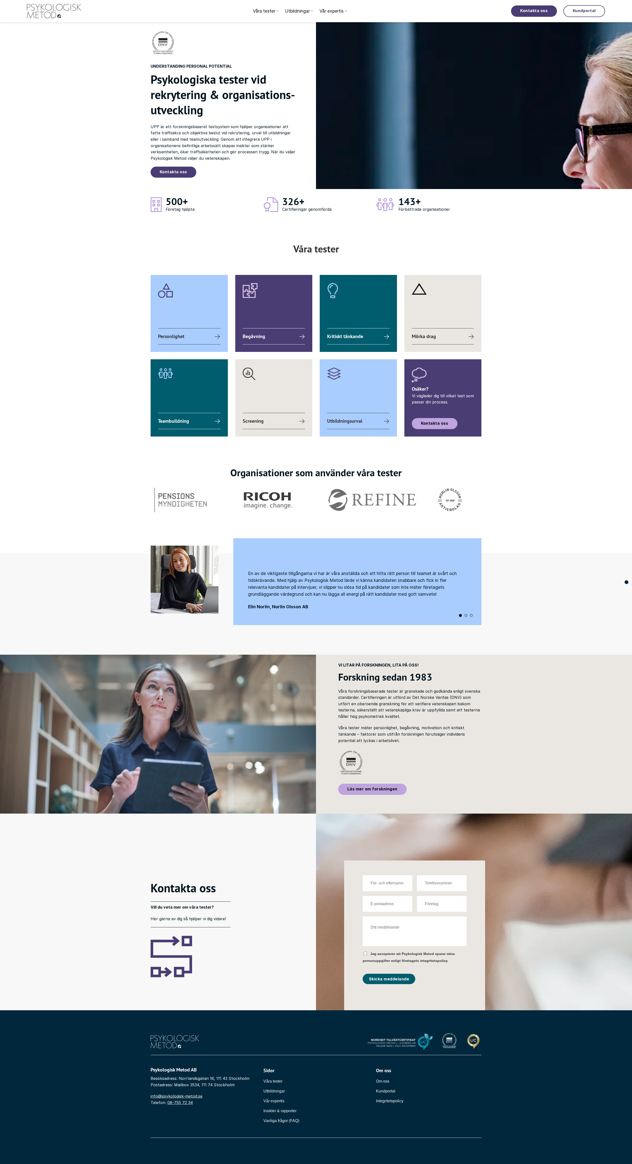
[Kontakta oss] (626, 582)
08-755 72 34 (180, 1102)
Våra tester (264, 11)
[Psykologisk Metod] (54, 11)
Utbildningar (297, 11)
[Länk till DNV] (449, 1041)
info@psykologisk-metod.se (176, 1096)
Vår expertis (331, 11)
